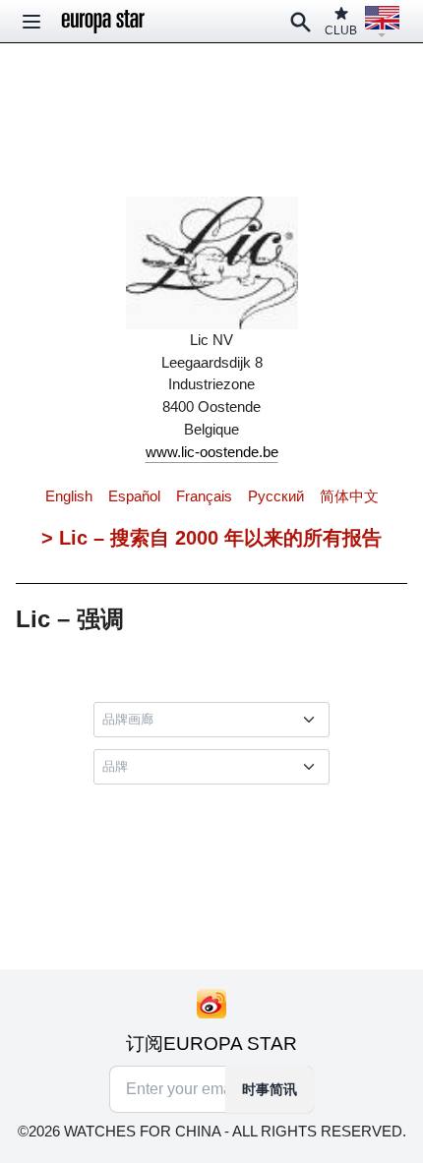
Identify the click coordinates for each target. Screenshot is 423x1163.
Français (204, 496)
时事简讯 (269, 1089)
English (68, 496)
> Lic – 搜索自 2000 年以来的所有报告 (211, 538)
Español (134, 496)
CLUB (341, 30)
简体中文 (349, 496)
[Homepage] (103, 21)
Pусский (276, 496)
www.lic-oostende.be (212, 451)
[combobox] (215, 719)
